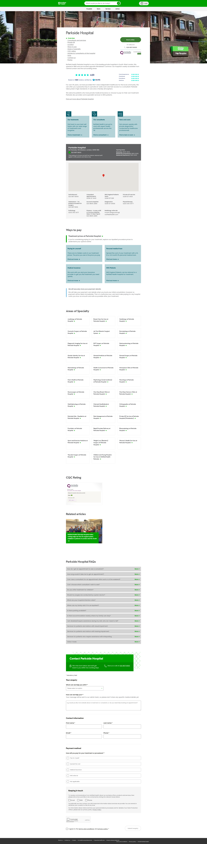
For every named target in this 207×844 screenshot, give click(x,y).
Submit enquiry (133, 828)
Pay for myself (74, 758)
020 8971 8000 (125, 666)
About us (60, 840)
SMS (81, 800)
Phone (90, 800)
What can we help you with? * (77, 685)
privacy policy (103, 829)
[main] (103, 424)
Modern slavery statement (112, 840)
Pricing (70, 60)
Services (108, 9)
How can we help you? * (74, 695)
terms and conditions (86, 829)
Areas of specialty (74, 49)
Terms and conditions (121, 841)
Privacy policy (132, 841)
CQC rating (72, 51)
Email (73, 800)
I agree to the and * (89, 829)
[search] (102, 3)
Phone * (106, 733)
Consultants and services (77, 40)
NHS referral (74, 776)
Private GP (71, 42)
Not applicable (74, 781)
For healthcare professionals (85, 840)
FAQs (69, 56)
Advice (117, 9)
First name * (70, 723)
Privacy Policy (97, 810)
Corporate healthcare (99, 840)
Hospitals (89, 9)
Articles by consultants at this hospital (81, 53)
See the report (71, 500)
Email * (68, 733)
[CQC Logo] (72, 487)
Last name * (108, 723)
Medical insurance (76, 770)
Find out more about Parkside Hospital (80, 99)
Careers (74, 840)
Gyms (98, 9)
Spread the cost (75, 764)
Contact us (72, 58)
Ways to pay (72, 47)
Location (71, 45)
